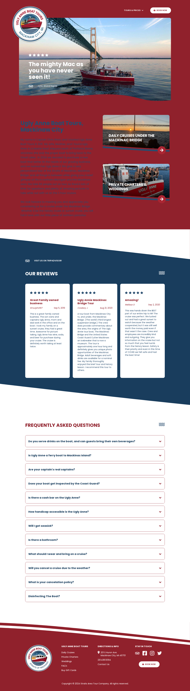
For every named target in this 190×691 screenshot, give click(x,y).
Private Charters (69, 656)
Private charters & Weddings (128, 186)
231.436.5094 (104, 659)
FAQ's (64, 665)
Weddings (66, 661)
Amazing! (132, 300)
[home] (30, 24)
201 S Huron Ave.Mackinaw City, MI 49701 (113, 654)
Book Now (162, 10)
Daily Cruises (68, 652)
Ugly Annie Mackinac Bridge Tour (92, 301)
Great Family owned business (44, 301)
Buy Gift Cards (68, 670)
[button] (134, 10)
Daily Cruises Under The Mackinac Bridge (132, 137)
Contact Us (103, 664)
